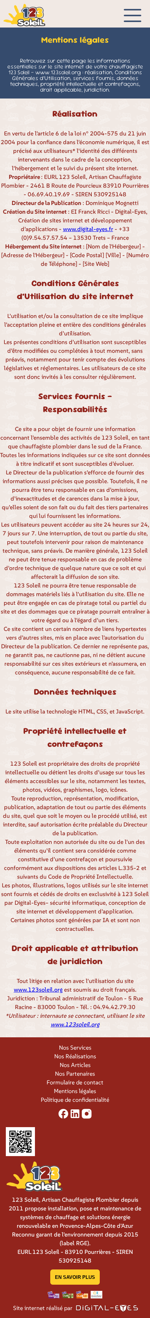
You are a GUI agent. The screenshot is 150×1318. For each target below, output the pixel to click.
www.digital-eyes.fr (88, 229)
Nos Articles (75, 1064)
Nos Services (75, 1047)
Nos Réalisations (75, 1056)
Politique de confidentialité (75, 1099)
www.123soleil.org (38, 989)
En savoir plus (75, 1277)
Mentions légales (75, 1091)
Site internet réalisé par (43, 1307)
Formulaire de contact (75, 1082)
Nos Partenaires (75, 1073)
